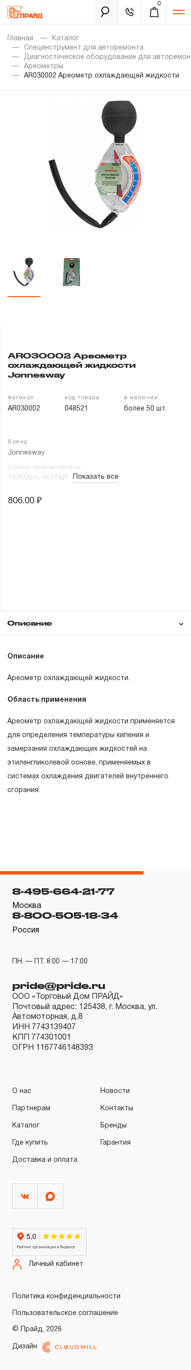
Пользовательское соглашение (65, 1313)
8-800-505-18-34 (65, 915)
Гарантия (115, 1143)
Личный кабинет (56, 1264)
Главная (20, 38)
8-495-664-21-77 (63, 891)
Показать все (96, 477)
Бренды (113, 1126)
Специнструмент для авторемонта (83, 48)
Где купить (30, 1143)
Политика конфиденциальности (66, 1296)
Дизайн (24, 1346)
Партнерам (31, 1108)
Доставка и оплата (44, 1160)
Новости (115, 1091)
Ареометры (43, 66)
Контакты (116, 1108)
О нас (21, 1091)
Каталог (65, 38)
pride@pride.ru (58, 985)
